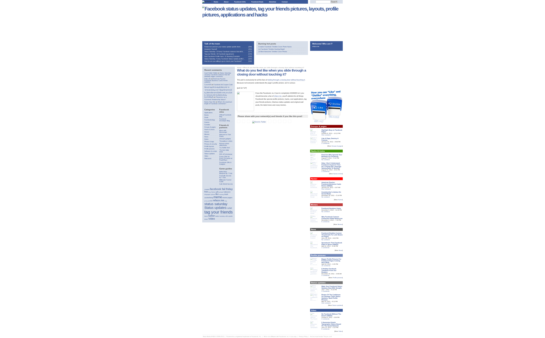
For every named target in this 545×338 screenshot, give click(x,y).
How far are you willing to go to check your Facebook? (223, 61)
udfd (226, 216)
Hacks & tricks (209, 129)
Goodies (207, 124)
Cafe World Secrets (226, 184)
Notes (206, 139)
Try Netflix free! (224, 147)
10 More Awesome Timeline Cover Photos (272, 51)
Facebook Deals (257, 2)
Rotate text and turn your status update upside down (222, 47)
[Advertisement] (219, 28)
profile (210, 201)
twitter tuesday (220, 216)
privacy (206, 201)
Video (206, 156)
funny (209, 192)
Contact (285, 2)
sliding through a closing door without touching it (286, 80)
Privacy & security (210, 144)
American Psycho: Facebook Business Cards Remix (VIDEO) (216, 80)
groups (221, 192)
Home (216, 2)
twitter (211, 215)
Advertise (272, 2)
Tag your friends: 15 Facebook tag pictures (219, 54)
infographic (207, 194)
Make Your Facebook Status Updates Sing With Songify (331, 287)
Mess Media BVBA (209, 336)
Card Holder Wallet (210, 73)
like (217, 194)
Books (206, 115)
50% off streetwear (225, 154)
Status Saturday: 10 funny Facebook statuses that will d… (224, 51)
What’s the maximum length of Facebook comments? (218, 102)
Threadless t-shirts (225, 141)
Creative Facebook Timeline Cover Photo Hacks (275, 47)
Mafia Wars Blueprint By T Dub (225, 172)
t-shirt (229, 208)
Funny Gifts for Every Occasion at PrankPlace (225, 158)
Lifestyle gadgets (225, 139)
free (206, 192)
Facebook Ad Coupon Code (223, 84)
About (226, 2)
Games (206, 122)
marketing (221, 194)
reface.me (278, 96)
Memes (206, 134)
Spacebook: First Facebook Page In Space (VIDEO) (331, 243)
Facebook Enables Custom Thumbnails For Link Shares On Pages (332, 234)
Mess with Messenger (223, 131)
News (206, 137)
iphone (213, 194)
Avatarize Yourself (210, 49)
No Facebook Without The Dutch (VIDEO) (331, 315)
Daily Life (207, 79)
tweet (206, 216)
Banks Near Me (209, 102)
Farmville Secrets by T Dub (225, 176)
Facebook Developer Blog (224, 120)
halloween (227, 192)
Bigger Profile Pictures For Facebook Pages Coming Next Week (331, 260)
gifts (217, 192)
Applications (208, 112)
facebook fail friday (221, 189)
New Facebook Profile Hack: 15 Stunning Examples (222, 56)
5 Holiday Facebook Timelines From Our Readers (328, 270)
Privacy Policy (303, 336)
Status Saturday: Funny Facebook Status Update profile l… (224, 59)
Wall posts (207, 158)
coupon (206, 189)
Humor (206, 132)
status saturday (215, 204)
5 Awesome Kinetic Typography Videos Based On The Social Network (331, 324)
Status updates (209, 153)
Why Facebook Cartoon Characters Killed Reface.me (331, 217)
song (226, 201)
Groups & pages (210, 127)
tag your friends (218, 212)
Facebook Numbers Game (331, 208)
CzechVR (207, 84)
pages (230, 197)
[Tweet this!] (260, 122)
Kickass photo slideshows (224, 144)
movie (224, 198)
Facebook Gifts (240, 2)
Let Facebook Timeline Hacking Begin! (271, 49)
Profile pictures (209, 149)
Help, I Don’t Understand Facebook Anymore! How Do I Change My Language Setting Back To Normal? (331, 165)
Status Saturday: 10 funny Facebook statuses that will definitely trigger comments (217, 74)
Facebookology (209, 120)
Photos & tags (209, 141)
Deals (206, 117)
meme (217, 197)
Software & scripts (210, 151)
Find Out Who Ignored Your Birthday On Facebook (331, 155)
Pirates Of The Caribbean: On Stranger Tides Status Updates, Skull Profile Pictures (331, 297)
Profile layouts (209, 146)
